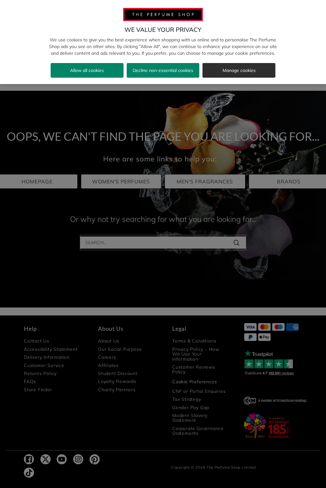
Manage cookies (239, 70)
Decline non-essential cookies (163, 70)
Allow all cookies (87, 70)
